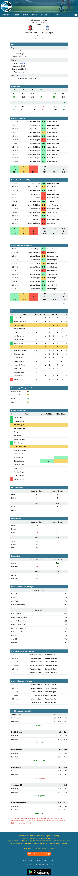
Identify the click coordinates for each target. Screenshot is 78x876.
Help (24, 860)
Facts (25, 15)
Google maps (24, 72)
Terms (39, 860)
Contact (53, 860)
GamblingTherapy (40, 848)
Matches (5, 15)
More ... (65, 238)
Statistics (45, 15)
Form (34, 15)
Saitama (23, 63)
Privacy (31, 860)
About (45, 860)
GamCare (52, 848)
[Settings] (75, 15)
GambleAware (27, 848)
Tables (16, 15)
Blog (56, 15)
